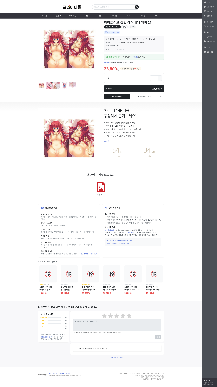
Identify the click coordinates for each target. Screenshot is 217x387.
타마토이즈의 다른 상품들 (50, 261)
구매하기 (118, 96)
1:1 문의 (209, 47)
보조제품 (72, 15)
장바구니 (209, 11)
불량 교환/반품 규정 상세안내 (117, 243)
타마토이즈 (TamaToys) (112, 27)
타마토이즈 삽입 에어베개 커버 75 (88, 288)
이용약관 (51, 373)
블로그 (208, 32)
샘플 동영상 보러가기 (87, 254)
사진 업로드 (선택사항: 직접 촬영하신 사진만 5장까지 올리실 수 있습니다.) (97, 333)
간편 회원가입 (211, 7)
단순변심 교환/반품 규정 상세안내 (118, 240)
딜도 (100, 15)
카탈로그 (101, 194)
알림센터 (209, 16)
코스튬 (142, 15)
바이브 (156, 15)
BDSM (128, 15)
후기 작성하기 (118, 357)
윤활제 (58, 15)
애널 (86, 15)
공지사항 (209, 37)
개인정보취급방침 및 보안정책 (62, 373)
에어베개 (132, 27)
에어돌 (114, 15)
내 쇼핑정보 (210, 22)
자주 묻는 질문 (211, 41)
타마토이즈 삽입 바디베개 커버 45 (109, 288)
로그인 (208, 2)
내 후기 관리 (210, 26)
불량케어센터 (210, 52)
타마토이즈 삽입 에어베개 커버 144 (131, 288)
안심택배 (106, 62)
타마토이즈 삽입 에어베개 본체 (45, 288)
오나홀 (44, 15)
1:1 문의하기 (109, 230)
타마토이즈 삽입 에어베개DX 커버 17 (153, 288)
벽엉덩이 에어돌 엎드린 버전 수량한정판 (67, 289)
